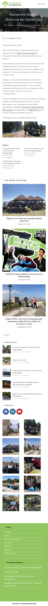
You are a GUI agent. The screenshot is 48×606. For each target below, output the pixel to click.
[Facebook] (6, 412)
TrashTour (8, 549)
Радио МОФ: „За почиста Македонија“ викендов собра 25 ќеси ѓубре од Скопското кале (24, 321)
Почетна (7, 532)
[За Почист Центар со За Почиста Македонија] (6, 349)
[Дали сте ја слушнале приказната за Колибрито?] (6, 396)
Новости (7, 546)
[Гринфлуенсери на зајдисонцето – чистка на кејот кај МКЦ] (6, 384)
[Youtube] (19, 412)
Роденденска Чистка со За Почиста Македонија (11, 151)
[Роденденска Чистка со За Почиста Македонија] (6, 373)
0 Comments (27, 352)
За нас (6, 535)
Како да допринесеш (13, 539)
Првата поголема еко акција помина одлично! (24, 219)
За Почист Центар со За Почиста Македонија (23, 568)
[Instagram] (13, 412)
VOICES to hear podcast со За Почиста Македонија (24, 275)
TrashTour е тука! (19, 360)
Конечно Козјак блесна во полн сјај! (30, 25)
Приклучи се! (9, 553)
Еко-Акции (8, 542)
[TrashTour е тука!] (6, 361)
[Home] (5, 25)
